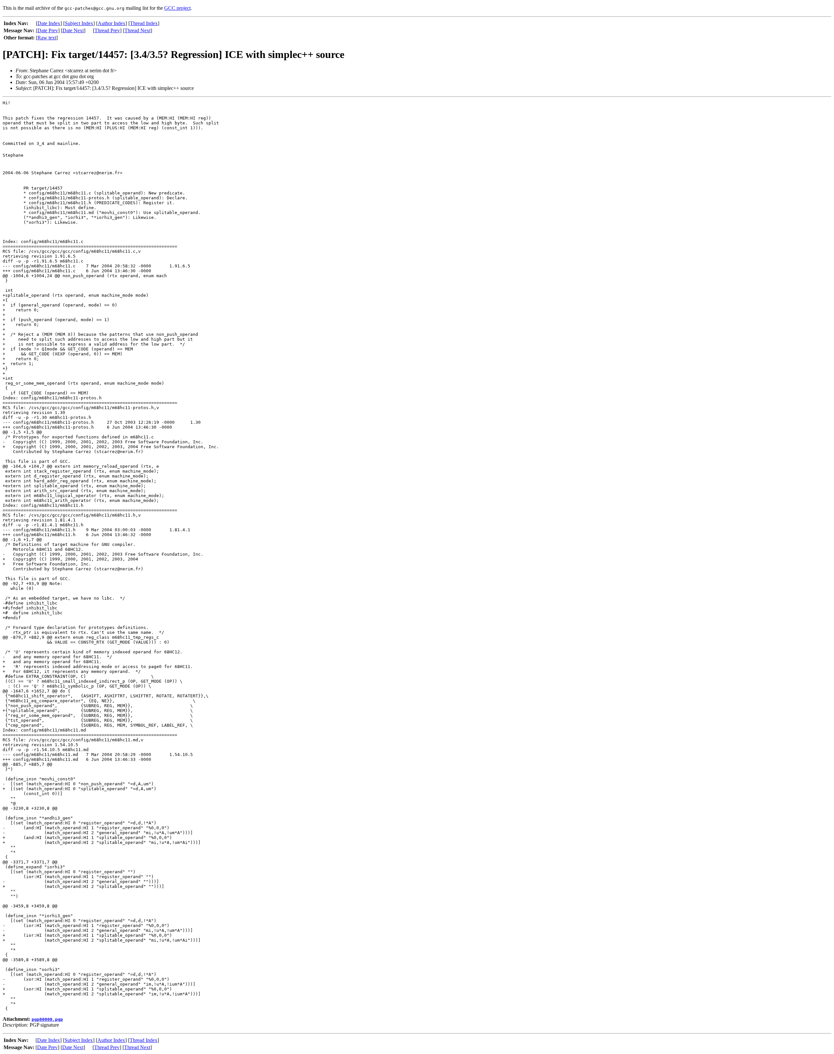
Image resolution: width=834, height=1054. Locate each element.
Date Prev (47, 30)
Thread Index (144, 23)
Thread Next (137, 30)
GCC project (177, 8)
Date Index (48, 23)
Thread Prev (107, 30)
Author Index (111, 23)
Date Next (73, 30)
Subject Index (79, 23)
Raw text (46, 37)
